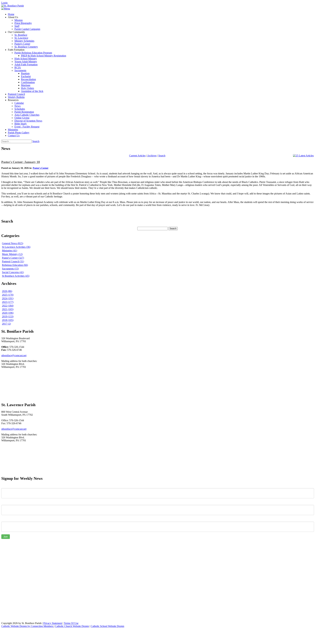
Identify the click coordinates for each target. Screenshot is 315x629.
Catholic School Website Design (107, 626)
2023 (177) (7, 302)
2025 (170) (7, 294)
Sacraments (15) (10, 268)
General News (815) (12, 243)
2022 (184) (7, 305)
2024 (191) (7, 298)
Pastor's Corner (40, 168)
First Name (7, 485)
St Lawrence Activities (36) (16, 247)
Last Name (7, 502)
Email (4, 519)
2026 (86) (7, 291)
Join (5, 536)
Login (4, 2)
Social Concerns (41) (13, 272)
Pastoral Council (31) (13, 261)
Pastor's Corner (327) (13, 257)
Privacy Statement (52, 623)
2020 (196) (7, 312)
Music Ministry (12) (12, 254)
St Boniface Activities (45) (15, 275)
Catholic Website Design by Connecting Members (27, 626)
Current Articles (137, 155)
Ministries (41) (9, 250)
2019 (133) (7, 316)
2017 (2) (6, 323)
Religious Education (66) (15, 265)
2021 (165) (7, 309)
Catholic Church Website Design (72, 626)
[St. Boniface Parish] (12, 5)
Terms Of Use (71, 623)
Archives (152, 155)
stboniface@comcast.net (13, 355)
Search (35, 141)
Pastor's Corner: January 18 (20, 162)
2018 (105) (7, 320)
